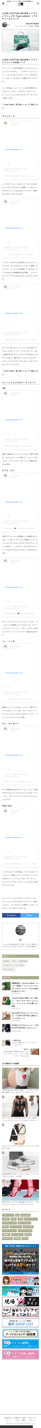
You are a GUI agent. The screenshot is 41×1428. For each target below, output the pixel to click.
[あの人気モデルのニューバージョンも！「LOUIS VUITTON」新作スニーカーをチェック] (6, 1019)
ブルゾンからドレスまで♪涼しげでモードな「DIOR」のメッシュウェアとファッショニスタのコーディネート (20, 1119)
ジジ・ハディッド (16, 1227)
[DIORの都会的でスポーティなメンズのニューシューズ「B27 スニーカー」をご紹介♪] (20, 1171)
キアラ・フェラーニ (24, 1223)
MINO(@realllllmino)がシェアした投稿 (20, 699)
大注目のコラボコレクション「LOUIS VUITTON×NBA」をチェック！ (25, 1026)
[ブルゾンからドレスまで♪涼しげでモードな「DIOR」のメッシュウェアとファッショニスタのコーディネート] (20, 1115)
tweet (30, 915)
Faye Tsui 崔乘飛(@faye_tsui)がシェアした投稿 (20, 864)
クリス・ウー (7, 965)
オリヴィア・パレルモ (25, 1230)
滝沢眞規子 (6, 1234)
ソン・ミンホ (19, 965)
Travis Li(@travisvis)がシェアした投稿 (20, 254)
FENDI (20, 1219)
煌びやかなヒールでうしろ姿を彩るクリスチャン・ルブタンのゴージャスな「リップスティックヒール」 (20, 1203)
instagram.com (10, 52)
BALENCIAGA (7, 1238)
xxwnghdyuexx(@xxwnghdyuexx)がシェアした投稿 (21, 781)
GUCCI (13, 1219)
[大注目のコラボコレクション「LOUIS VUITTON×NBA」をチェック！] (6, 1031)
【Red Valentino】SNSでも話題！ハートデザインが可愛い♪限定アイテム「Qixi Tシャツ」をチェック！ (20, 1091)
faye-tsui (6, 961)
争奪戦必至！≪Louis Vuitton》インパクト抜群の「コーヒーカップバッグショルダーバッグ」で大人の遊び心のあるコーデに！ (25, 987)
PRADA (5, 1227)
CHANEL (6, 1219)
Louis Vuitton (23, 961)
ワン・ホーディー (9, 969)
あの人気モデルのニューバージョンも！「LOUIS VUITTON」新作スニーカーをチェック (25, 1015)
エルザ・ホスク (28, 1227)
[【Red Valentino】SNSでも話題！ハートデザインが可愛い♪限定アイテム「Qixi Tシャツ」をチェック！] (20, 1087)
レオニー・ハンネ (8, 1215)
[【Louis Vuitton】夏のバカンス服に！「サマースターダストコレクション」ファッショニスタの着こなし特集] (6, 1004)
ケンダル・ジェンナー (9, 1230)
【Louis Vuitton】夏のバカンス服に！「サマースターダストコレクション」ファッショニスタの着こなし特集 (25, 1002)
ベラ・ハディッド (17, 1234)
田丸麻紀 (17, 1238)
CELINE (25, 1238)
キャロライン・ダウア (9, 1223)
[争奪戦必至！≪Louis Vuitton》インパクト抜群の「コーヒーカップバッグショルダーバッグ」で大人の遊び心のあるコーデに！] (6, 989)
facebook (12, 915)
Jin (14, 961)
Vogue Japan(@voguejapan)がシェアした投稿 (20, 339)
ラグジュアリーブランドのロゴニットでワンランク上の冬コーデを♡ (20, 1147)
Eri (9, 24)
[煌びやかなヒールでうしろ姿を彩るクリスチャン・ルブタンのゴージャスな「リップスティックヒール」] (20, 1199)
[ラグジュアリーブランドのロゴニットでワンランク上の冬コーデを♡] (20, 1143)
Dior (17, 1215)
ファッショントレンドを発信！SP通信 (27, 26)
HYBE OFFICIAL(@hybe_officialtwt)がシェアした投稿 (21, 446)
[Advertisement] (20, 1388)
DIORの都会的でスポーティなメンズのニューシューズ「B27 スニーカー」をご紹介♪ (20, 1175)
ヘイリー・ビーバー (31, 1219)
